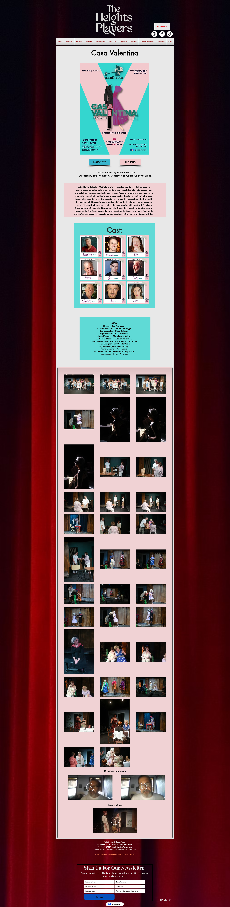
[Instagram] (154, 34)
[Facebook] (162, 34)
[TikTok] (170, 34)
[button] (109, 797)
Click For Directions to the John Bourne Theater (115, 854)
